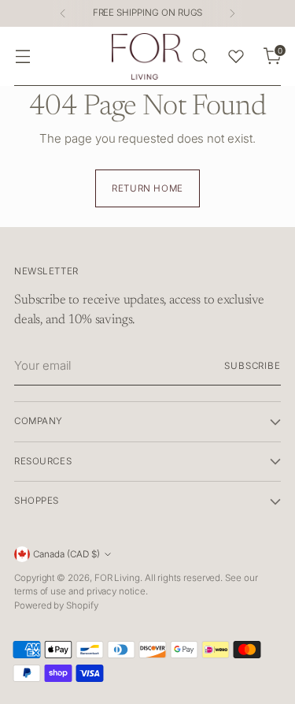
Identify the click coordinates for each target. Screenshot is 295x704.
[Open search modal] (199, 56)
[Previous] (63, 13)
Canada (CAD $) (66, 554)
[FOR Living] (147, 56)
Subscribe (252, 365)
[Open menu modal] (22, 56)
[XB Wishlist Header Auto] (236, 56)
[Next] (232, 13)
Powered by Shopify (56, 605)
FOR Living (117, 577)
